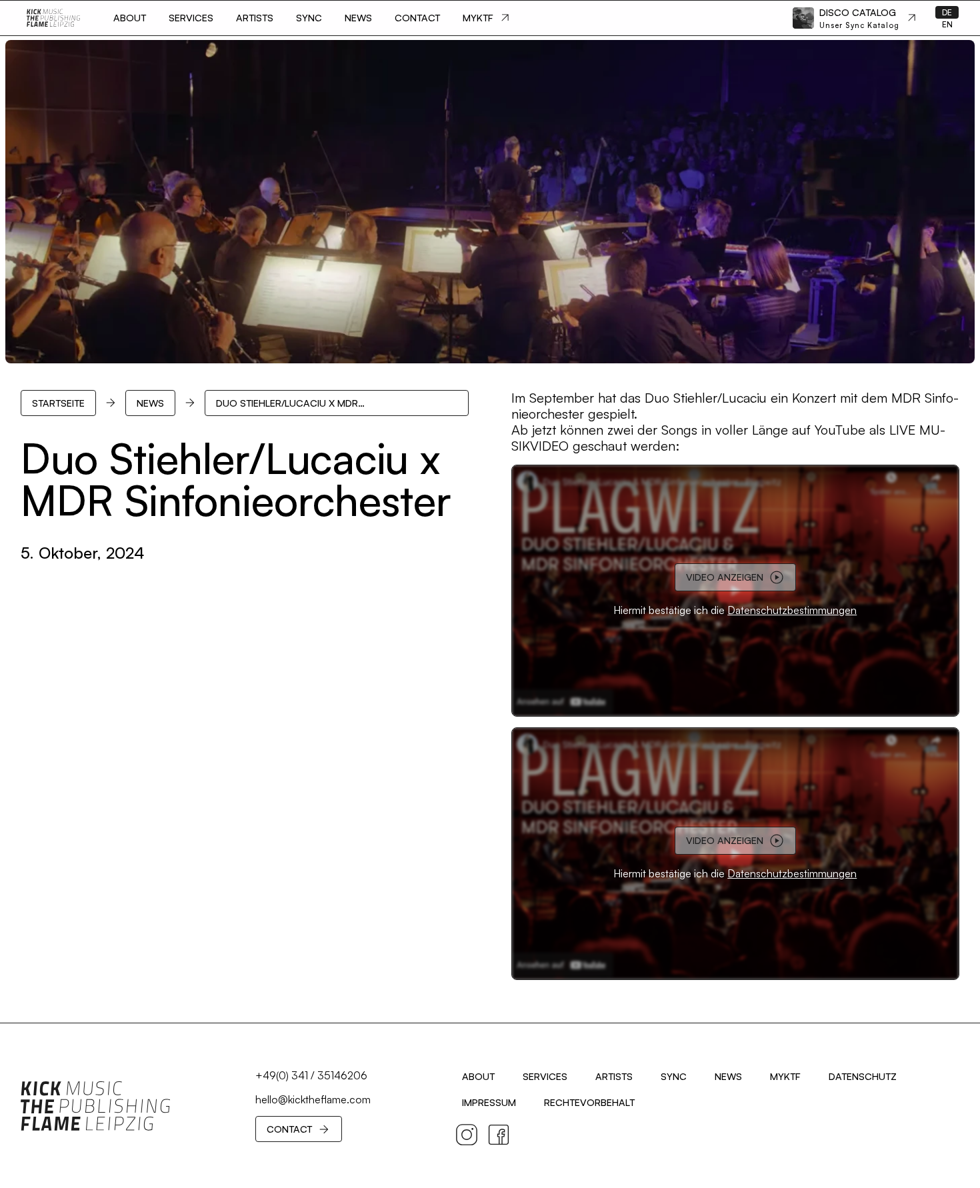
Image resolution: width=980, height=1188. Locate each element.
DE (947, 12)
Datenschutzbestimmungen (792, 610)
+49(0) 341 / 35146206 (311, 1075)
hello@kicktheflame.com (313, 1099)
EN (947, 24)
